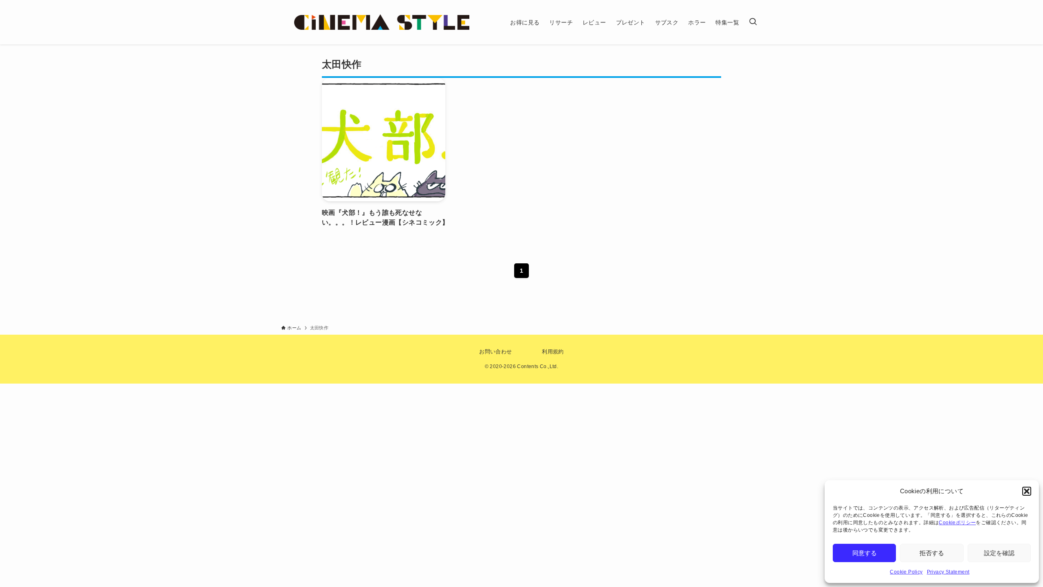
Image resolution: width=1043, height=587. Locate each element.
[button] (1027, 491)
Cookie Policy (906, 572)
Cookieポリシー (957, 522)
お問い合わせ (495, 352)
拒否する (932, 552)
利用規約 (553, 352)
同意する (864, 552)
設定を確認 (999, 552)
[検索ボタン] (753, 22)
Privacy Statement (948, 572)
